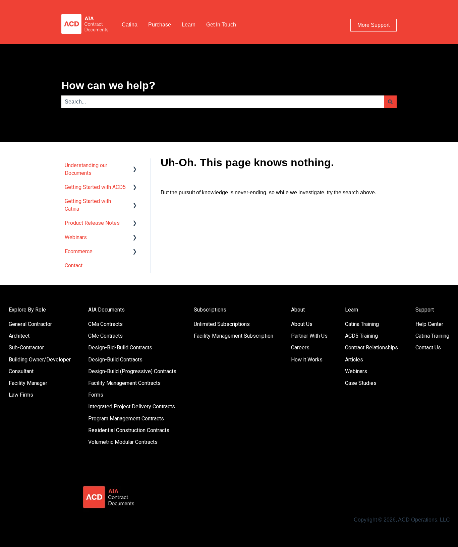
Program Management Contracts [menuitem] (126, 418)
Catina (129, 24)
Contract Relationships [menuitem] (371, 347)
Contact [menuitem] (73, 265)
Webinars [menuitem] (76, 237)
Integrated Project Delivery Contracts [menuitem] (131, 406)
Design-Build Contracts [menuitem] (115, 359)
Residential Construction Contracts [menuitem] (128, 430)
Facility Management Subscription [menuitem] (233, 336)
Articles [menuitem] (354, 359)
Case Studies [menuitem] (361, 383)
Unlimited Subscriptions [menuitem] (222, 324)
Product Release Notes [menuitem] (92, 223)
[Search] (390, 101)
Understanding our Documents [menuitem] (86, 169)
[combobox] (222, 101)
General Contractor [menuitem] (30, 324)
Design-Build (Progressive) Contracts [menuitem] (132, 371)
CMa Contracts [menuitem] (105, 324)
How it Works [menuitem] (307, 359)
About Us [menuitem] (301, 324)
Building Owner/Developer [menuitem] (40, 359)
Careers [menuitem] (300, 347)
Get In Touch (221, 24)
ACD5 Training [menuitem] (361, 336)
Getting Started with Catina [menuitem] (88, 205)
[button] (134, 166)
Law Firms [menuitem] (21, 395)
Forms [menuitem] (95, 395)
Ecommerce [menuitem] (79, 251)
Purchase (159, 24)
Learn (188, 24)
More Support (373, 25)
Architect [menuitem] (19, 336)
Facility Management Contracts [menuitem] (124, 383)
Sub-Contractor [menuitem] (26, 347)
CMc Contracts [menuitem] (105, 336)
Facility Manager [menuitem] (28, 383)
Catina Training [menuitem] (362, 324)
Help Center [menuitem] (429, 324)
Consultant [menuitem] (21, 371)
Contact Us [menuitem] (428, 347)
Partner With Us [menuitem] (309, 336)
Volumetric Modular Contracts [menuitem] (123, 442)
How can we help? (108, 85)
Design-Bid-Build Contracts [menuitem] (120, 347)
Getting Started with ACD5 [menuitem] (95, 187)
